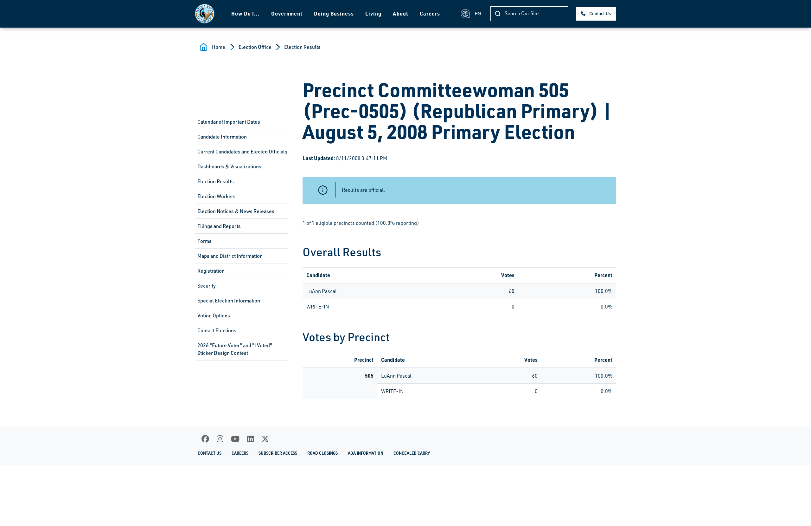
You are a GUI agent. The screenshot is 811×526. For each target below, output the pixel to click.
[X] (265, 439)
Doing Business (334, 13)
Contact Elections (216, 330)
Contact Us (600, 13)
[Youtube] (235, 439)
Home (218, 47)
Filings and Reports (219, 226)
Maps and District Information (230, 256)
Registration (211, 271)
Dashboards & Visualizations (229, 166)
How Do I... (245, 13)
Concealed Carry (411, 453)
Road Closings (322, 453)
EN (478, 13)
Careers (430, 13)
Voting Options (213, 315)
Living (373, 13)
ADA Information (365, 453)
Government (287, 13)
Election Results (302, 47)
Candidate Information (222, 136)
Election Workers (216, 196)
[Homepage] (204, 13)
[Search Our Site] (497, 14)
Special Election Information (228, 300)
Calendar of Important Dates (228, 122)
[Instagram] (220, 439)
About (400, 13)
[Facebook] (205, 439)
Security (206, 285)
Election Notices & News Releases (235, 211)
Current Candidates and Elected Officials (242, 151)
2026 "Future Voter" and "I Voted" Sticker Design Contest (234, 349)
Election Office (255, 47)
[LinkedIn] (250, 439)
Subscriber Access (278, 453)
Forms (204, 241)
